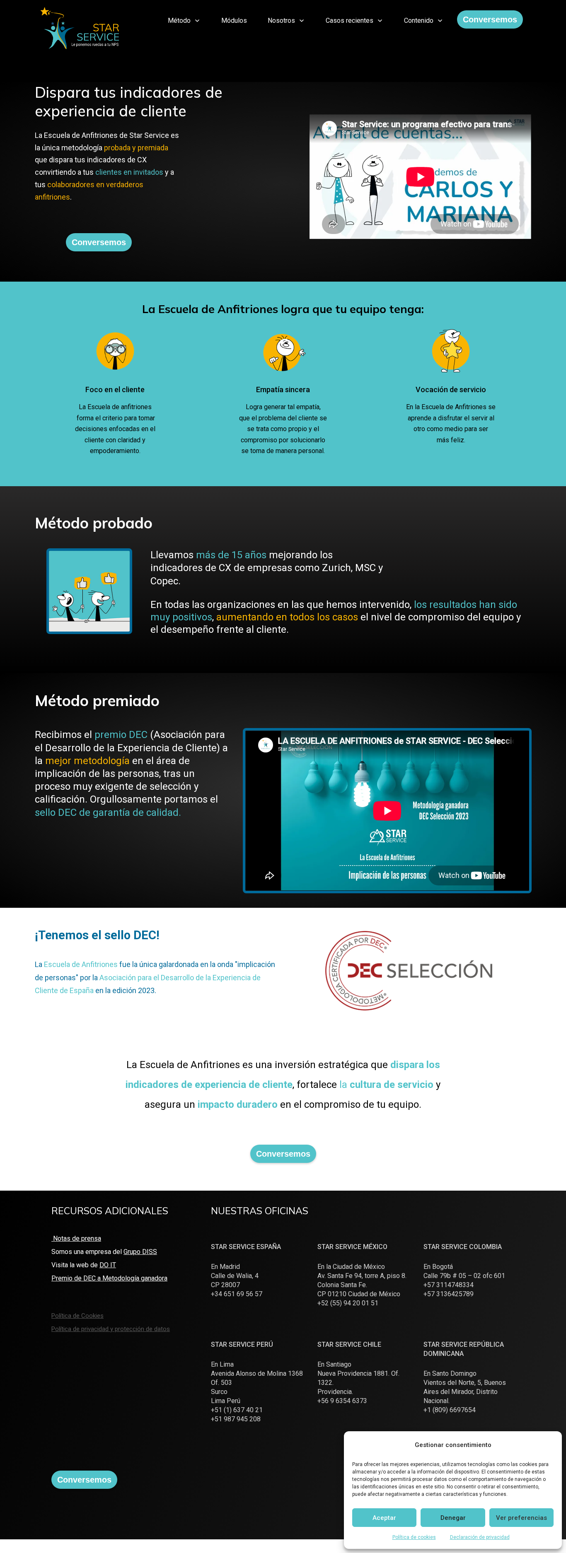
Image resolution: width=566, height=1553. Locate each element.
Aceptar (384, 1518)
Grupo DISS (140, 1252)
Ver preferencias (521, 1518)
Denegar (453, 1518)
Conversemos (490, 19)
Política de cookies (414, 1537)
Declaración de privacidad (480, 1537)
